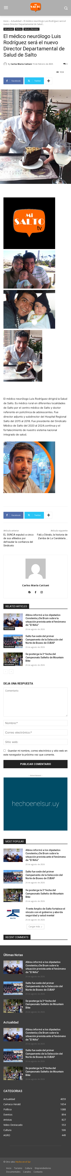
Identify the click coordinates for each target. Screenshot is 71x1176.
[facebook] (35, 591)
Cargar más (34, 926)
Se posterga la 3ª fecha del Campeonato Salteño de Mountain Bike (45, 657)
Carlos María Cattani (21, 64)
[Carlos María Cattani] (5, 64)
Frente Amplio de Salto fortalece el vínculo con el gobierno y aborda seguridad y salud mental (45, 912)
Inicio (6, 21)
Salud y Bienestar (31, 29)
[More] (48, 80)
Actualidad (16, 21)
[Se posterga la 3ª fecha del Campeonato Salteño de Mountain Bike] (13, 659)
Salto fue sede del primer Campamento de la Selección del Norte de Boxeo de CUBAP (44, 639)
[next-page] (11, 671)
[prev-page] (5, 671)
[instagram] (41, 591)
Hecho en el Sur (23, 1161)
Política (19, 29)
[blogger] (29, 591)
